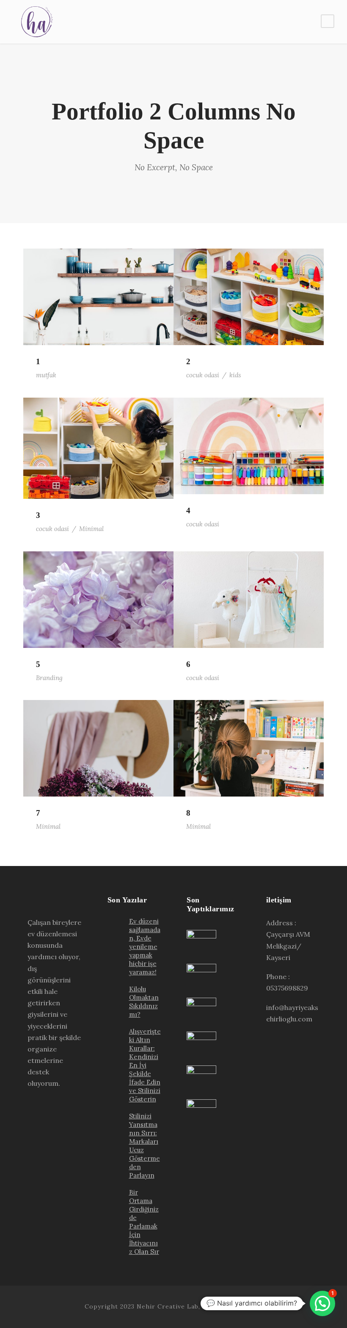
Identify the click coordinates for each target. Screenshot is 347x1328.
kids (235, 375)
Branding (49, 678)
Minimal (91, 529)
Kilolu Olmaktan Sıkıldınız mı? (144, 1001)
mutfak (46, 375)
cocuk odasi (202, 375)
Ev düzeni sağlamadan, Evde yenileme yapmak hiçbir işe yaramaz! (144, 946)
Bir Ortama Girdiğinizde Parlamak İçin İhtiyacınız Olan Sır (144, 1222)
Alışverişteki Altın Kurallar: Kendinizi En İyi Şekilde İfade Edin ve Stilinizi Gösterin (145, 1065)
